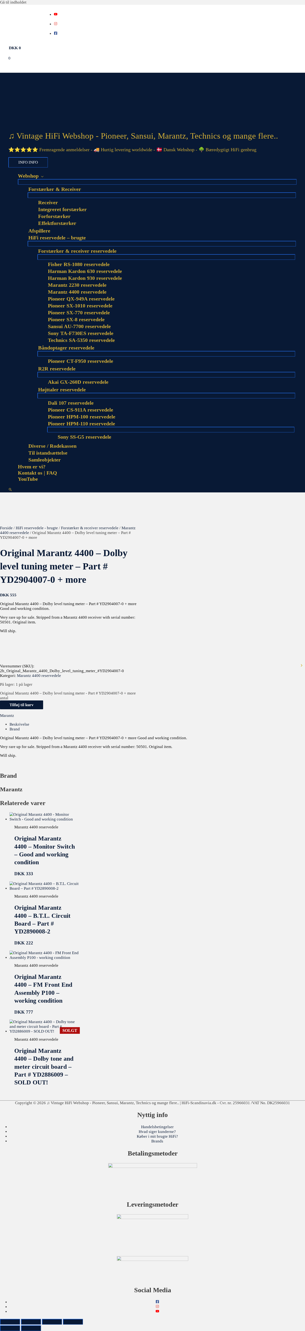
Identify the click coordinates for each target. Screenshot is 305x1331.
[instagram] (55, 24)
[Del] (52, 1322)
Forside (6, 528)
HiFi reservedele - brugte (37, 528)
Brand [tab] (15, 729)
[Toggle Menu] (157, 182)
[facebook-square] (55, 33)
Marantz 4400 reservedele (39, 675)
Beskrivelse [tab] (19, 724)
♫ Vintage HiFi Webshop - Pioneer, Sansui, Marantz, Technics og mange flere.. (143, 136)
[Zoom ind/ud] (10, 1322)
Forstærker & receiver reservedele (89, 528)
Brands (157, 1141)
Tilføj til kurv (22, 705)
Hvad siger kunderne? (157, 1131)
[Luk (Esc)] (73, 1322)
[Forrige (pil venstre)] (10, 1328)
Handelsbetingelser (157, 1127)
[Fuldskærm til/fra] (31, 1322)
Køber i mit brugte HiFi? (157, 1136)
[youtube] (55, 14)
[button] (10, 490)
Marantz (7, 715)
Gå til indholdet (13, 2)
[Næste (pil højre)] (31, 1328)
